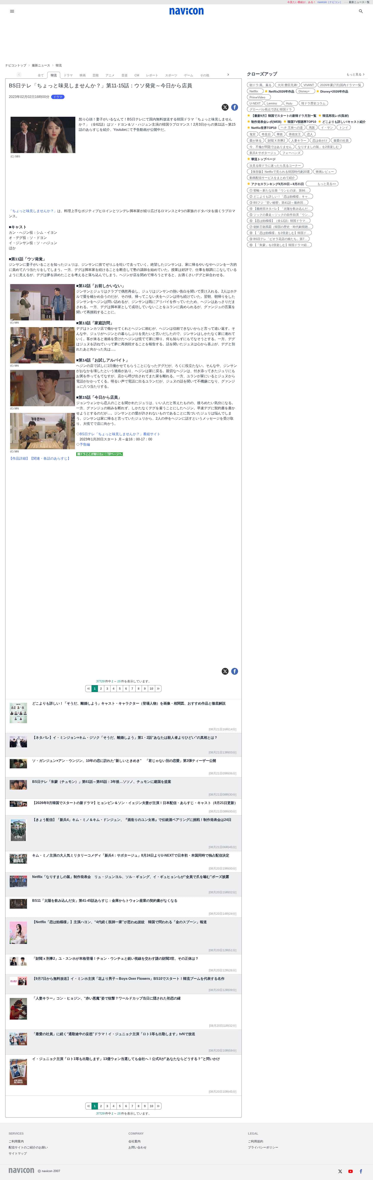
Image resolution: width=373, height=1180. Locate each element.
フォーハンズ (291, 153)
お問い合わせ (137, 1147)
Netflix (255, 91)
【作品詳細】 (19, 458)
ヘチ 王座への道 (292, 127)
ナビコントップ (15, 65)
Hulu (290, 103)
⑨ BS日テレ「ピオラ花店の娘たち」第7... (278, 239)
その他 (204, 75)
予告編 (85, 444)
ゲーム (188, 75)
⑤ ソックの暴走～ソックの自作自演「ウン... (280, 214)
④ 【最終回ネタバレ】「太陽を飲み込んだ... (280, 208)
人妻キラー (298, 140)
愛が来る (256, 140)
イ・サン (327, 127)
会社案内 (134, 1141)
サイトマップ (18, 1153)
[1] (88, 688)
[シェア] (234, 107)
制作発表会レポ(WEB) (266, 121)
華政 (280, 134)
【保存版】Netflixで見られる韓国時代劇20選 (280, 171)
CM (136, 75)
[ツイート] (225, 107)
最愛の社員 (341, 140)
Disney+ (306, 91)
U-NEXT (255, 103)
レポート (152, 75)
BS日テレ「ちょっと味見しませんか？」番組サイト (120, 434)
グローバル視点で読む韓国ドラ (271, 109)
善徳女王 (295, 134)
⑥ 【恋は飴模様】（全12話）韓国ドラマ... (279, 220)
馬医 (312, 127)
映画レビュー (325, 171)
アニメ (110, 75)
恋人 (310, 134)
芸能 (96, 75)
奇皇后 (266, 134)
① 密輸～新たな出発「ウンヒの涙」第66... (279, 190)
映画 (83, 75)
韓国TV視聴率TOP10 (302, 121)
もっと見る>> (322, 183)
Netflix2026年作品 (281, 91)
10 (151, 688)
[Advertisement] (186, 39)
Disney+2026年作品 (334, 91)
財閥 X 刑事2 (276, 140)
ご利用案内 (16, 1141)
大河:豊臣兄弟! (287, 85)
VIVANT (308, 85)
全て (41, 75)
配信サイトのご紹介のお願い (28, 1147)
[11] (158, 688)
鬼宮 (253, 134)
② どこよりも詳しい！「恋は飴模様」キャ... (280, 196)
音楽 (125, 75)
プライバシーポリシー (263, 1147)
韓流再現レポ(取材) (335, 115)
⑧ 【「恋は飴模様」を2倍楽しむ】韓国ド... (279, 233)
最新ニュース (41, 65)
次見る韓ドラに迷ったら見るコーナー (275, 165)
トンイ (343, 127)
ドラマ (68, 75)
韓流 (54, 75)
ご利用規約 (255, 1141)
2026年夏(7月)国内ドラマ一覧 (340, 85)
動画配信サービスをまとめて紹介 (272, 177)
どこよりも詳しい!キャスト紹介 (344, 121)
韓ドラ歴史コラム (313, 103)
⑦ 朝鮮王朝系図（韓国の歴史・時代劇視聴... (280, 227)
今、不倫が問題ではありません (271, 147)
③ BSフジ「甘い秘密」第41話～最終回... (278, 202)
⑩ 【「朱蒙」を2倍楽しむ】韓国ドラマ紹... (279, 245)
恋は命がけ (319, 140)
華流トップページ (263, 159)
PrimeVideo (259, 97)
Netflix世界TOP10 (264, 128)
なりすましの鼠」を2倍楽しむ (318, 147)
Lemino (273, 103)
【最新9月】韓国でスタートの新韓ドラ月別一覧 (283, 115)
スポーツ (171, 75)
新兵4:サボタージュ (263, 153)
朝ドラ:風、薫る (261, 85)
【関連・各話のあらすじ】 (50, 458)
